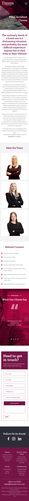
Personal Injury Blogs (9, 261)
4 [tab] (17, 339)
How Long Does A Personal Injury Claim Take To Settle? (14, 269)
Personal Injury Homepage (11, 253)
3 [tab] (15, 339)
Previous (2, 319)
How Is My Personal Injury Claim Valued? (15, 274)
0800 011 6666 (14, 481)
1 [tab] (11, 339)
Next (26, 319)
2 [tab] (13, 339)
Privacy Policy (15, 489)
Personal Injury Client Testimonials (13, 265)
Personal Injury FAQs (9, 257)
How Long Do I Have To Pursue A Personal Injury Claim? (15, 279)
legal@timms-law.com (14, 136)
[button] (26, 3)
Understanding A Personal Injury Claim (14, 284)
